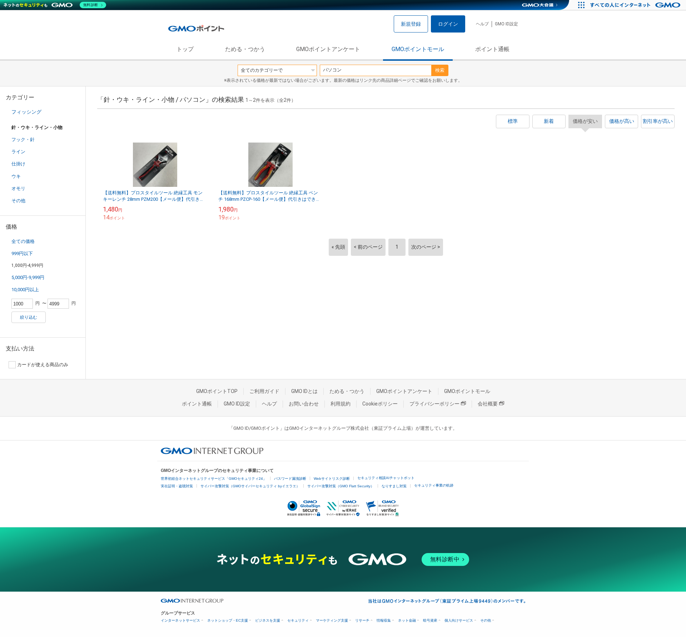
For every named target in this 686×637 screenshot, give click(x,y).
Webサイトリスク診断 (332, 479)
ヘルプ (482, 23)
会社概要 (488, 404)
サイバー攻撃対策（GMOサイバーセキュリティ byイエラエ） (250, 486)
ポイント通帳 (492, 49)
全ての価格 (23, 241)
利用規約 (340, 404)
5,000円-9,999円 (27, 277)
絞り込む (28, 317)
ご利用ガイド (264, 391)
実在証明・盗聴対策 (177, 486)
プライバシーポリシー (434, 404)
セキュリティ (298, 620)
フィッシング (26, 112)
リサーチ (362, 620)
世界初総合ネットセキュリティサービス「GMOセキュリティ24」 (214, 479)
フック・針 (23, 139)
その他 (18, 200)
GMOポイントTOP (217, 391)
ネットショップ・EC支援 (227, 620)
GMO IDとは (304, 391)
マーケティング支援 (332, 620)
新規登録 (411, 24)
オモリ (18, 188)
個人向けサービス (458, 620)
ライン (18, 151)
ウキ (16, 176)
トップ (185, 49)
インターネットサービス (180, 620)
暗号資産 (430, 620)
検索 (439, 70)
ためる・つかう (245, 49)
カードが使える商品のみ (42, 364)
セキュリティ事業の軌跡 (433, 485)
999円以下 (22, 253)
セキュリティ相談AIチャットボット (385, 478)
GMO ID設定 (506, 23)
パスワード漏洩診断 (290, 479)
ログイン (448, 24)
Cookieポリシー (380, 404)
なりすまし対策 (394, 486)
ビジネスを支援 (267, 620)
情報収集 (384, 620)
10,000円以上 (25, 289)
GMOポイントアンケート (328, 49)
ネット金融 (407, 620)
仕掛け (18, 163)
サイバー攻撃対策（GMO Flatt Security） (340, 486)
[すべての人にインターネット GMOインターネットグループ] (636, 5)
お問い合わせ (304, 404)
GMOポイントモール (418, 49)
